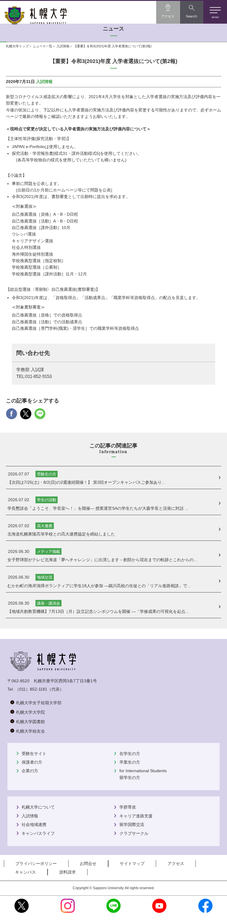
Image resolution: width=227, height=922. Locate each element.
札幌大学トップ (17, 46)
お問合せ (88, 863)
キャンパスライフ (38, 833)
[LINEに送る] (40, 416)
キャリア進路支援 (136, 816)
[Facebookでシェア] (11, 416)
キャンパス (25, 872)
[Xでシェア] (25, 416)
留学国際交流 (131, 824)
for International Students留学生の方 (143, 774)
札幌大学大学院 (30, 712)
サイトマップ (132, 863)
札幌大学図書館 (30, 721)
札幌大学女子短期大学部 (38, 702)
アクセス (176, 863)
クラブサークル (133, 833)
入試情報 (62, 46)
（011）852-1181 (31, 689)
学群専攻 (127, 807)
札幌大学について (38, 807)
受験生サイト (34, 753)
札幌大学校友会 (30, 731)
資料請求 (67, 872)
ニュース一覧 (42, 46)
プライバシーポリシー (36, 863)
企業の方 (30, 770)
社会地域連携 (34, 824)
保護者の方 (32, 762)
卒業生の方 (129, 762)
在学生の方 (129, 753)
